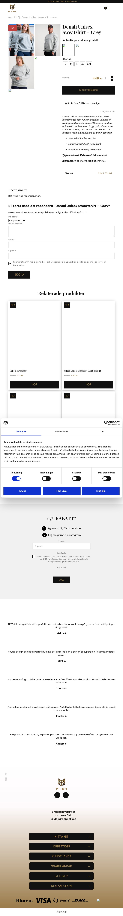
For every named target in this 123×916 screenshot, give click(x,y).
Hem (10, 17)
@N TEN (6, 777)
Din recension (15, 223)
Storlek (67, 59)
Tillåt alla (100, 491)
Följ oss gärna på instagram (64, 535)
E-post (12, 250)
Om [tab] (102, 431)
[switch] (46, 478)
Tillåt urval (61, 491)
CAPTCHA (61, 567)
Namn (11, 239)
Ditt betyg (13, 217)
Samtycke (61, 553)
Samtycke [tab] (21, 431)
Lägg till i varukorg (88, 90)
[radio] (65, 64)
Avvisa (22, 491)
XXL (110, 173)
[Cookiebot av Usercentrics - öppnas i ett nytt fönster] (106, 423)
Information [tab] (61, 431)
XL (106, 173)
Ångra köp (62, 911)
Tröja (18, 17)
